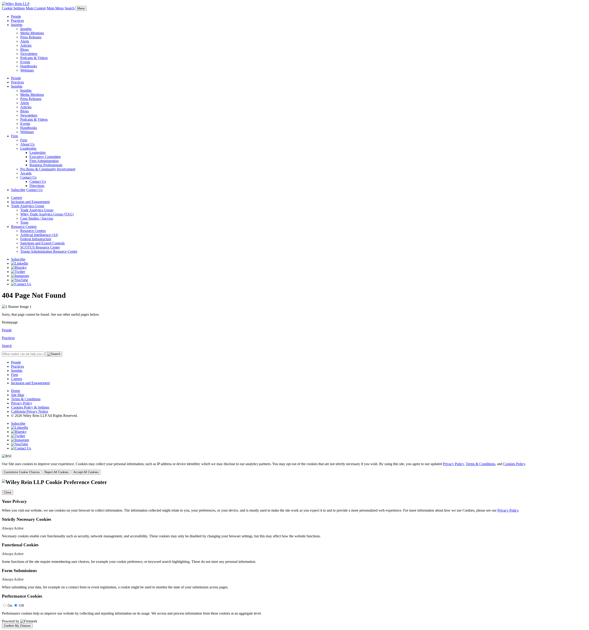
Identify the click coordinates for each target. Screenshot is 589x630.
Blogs (24, 50)
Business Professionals (45, 165)
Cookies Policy (514, 464)
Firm (14, 136)
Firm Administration (44, 161)
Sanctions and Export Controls (42, 243)
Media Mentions (32, 33)
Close (7, 492)
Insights (16, 25)
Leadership (28, 148)
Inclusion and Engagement (30, 202)
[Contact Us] (21, 284)
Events (25, 62)
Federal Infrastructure (35, 239)
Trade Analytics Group (27, 206)
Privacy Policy (21, 403)
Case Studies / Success (36, 218)
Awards (26, 173)
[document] (294, 553)
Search (70, 8)
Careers (16, 198)
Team (24, 222)
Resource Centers (24, 227)
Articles (26, 45)
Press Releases (30, 37)
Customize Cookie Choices (22, 472)
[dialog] (294, 468)
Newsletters (28, 54)
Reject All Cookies (56, 472)
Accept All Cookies (86, 472)
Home (15, 391)
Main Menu (55, 8)
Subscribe (18, 190)
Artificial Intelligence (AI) (39, 235)
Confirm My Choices (17, 625)
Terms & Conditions (25, 399)
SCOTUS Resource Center (40, 247)
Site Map (17, 395)
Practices (17, 21)
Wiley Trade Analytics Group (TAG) (47, 214)
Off (21, 605)
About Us (27, 144)
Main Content (36, 8)
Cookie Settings (13, 8)
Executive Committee (45, 157)
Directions (36, 186)
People (16, 16)
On (10, 605)
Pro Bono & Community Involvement (47, 169)
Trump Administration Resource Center (48, 251)
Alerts (24, 41)
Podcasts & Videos (34, 58)
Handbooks (28, 66)
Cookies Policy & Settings (30, 407)
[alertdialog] (294, 553)
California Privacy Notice (29, 411)
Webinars (27, 70)
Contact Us (28, 177)
